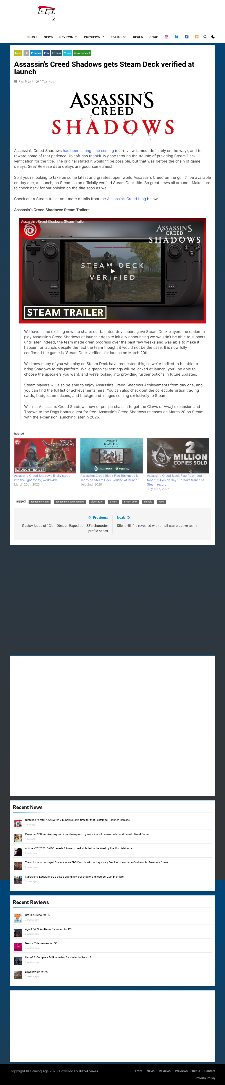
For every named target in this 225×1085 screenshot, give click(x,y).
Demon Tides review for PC (41, 943)
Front (32, 37)
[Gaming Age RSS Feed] (197, 37)
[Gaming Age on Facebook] (187, 37)
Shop (153, 37)
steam (113, 501)
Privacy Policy (205, 1078)
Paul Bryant (26, 81)
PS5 (46, 53)
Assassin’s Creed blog (126, 199)
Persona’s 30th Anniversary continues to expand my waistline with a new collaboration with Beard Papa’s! (87, 834)
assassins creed (40, 501)
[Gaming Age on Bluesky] (177, 37)
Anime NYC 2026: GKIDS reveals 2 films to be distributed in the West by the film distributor (78, 848)
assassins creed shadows (70, 501)
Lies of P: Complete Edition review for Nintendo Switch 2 (58, 957)
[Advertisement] (135, 14)
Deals (138, 37)
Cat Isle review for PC (37, 915)
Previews (92, 37)
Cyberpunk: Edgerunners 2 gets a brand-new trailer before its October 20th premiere (74, 876)
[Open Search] (205, 36)
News (48, 37)
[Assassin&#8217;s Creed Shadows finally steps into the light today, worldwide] (45, 455)
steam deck (130, 501)
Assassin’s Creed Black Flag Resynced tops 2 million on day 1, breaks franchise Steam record (175, 480)
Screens (56, 53)
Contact (209, 1071)
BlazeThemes (88, 1071)
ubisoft (148, 501)
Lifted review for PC (36, 971)
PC (26, 53)
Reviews (66, 37)
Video (67, 53)
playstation (97, 501)
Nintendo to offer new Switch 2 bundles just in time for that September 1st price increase (77, 820)
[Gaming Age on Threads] (166, 37)
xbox (161, 501)
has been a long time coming (88, 150)
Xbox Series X (82, 53)
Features (118, 37)
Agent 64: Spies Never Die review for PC (48, 929)
